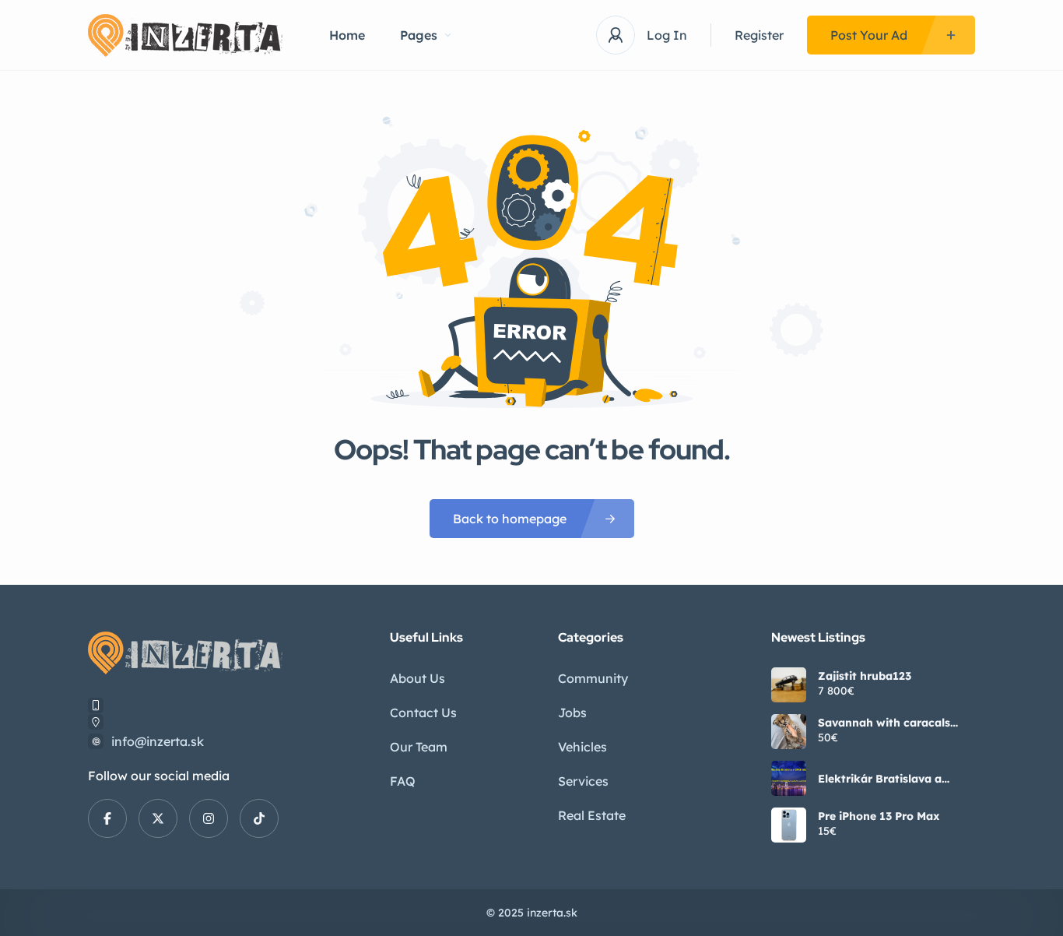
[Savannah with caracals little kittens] (788, 731)
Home (347, 35)
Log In (667, 35)
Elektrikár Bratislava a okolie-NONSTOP (880, 778)
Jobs (572, 712)
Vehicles (582, 747)
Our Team (418, 747)
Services (583, 781)
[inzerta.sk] (185, 35)
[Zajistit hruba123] (788, 684)
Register (759, 35)
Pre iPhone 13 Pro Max (878, 816)
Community (593, 678)
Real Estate (592, 815)
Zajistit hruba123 (864, 675)
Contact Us (423, 712)
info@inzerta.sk (157, 741)
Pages (418, 35)
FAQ (403, 781)
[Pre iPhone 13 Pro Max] (788, 825)
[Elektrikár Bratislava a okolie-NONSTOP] (788, 778)
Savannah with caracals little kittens (884, 722)
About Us (417, 678)
